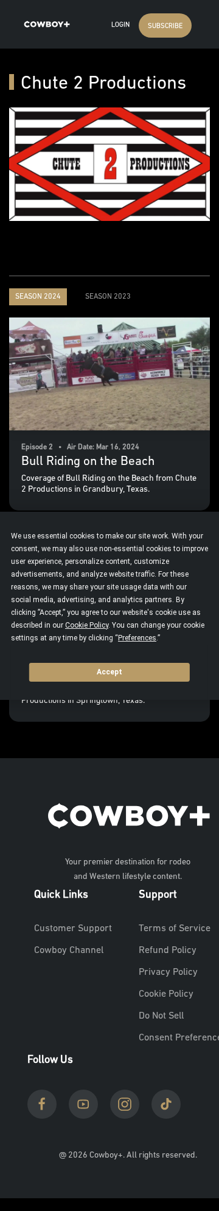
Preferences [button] (137, 638)
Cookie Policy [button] (86, 625)
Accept (109, 672)
